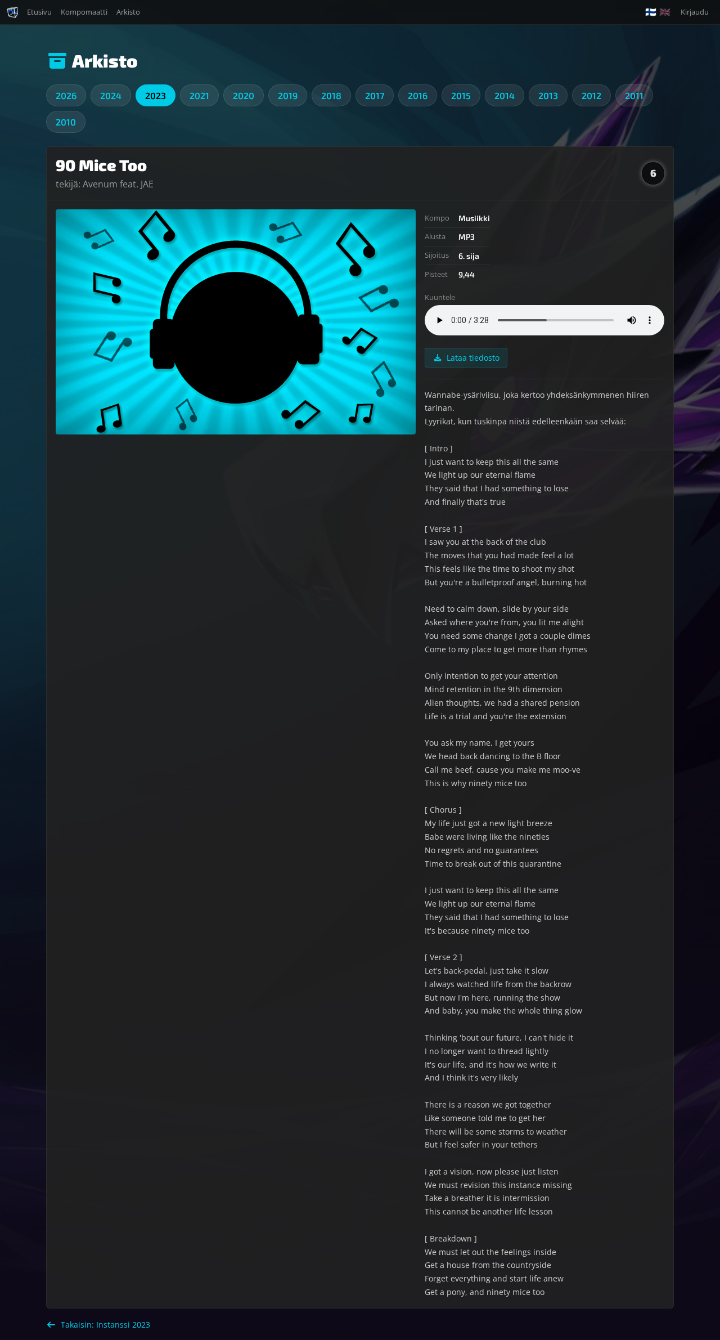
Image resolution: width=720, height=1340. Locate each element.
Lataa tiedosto (473, 357)
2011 (634, 95)
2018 (331, 95)
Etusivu (39, 12)
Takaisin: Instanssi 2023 (105, 1324)
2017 (374, 95)
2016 (418, 95)
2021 (199, 95)
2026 (66, 95)
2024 (111, 95)
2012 (591, 95)
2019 (288, 95)
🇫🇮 (650, 12)
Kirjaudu (695, 12)
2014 (504, 95)
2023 (155, 95)
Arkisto (128, 12)
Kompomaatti (84, 12)
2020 (243, 95)
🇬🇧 (664, 12)
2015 (461, 95)
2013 (548, 95)
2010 (66, 121)
